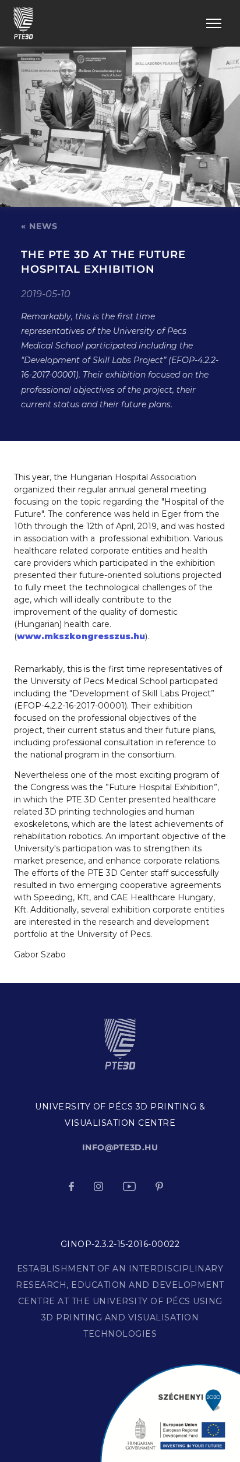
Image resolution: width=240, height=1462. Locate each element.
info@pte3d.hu (120, 1147)
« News (39, 226)
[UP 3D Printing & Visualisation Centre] (23, 22)
